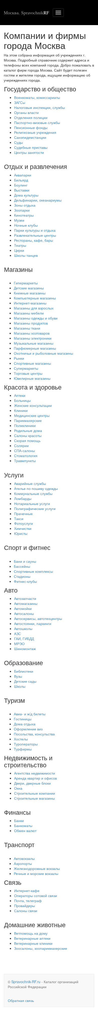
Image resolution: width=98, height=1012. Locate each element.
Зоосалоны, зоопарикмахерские (40, 948)
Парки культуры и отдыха (35, 230)
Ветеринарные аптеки (32, 938)
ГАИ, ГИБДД (24, 638)
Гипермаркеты (26, 282)
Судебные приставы (30, 147)
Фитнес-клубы (25, 581)
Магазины (18, 269)
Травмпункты (25, 460)
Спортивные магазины (32, 363)
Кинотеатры (24, 215)
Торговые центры (28, 373)
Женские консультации (33, 405)
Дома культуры (26, 195)
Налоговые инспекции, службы (39, 107)
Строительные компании (34, 793)
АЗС (17, 633)
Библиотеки (23, 671)
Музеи (19, 220)
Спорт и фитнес (27, 547)
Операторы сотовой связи (35, 895)
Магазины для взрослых (34, 307)
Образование (23, 662)
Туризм (14, 700)
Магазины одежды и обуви (36, 318)
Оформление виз (28, 728)
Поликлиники (25, 425)
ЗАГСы (19, 102)
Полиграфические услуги (35, 508)
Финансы (17, 811)
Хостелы (21, 738)
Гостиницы (22, 718)
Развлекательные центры (35, 235)
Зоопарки (22, 210)
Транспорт (19, 844)
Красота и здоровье (33, 386)
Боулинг (20, 184)
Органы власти (26, 112)
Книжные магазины (29, 292)
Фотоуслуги (23, 523)
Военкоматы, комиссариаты (37, 97)
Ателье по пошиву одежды (36, 488)
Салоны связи (25, 910)
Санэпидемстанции (30, 137)
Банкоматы (23, 825)
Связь (12, 882)
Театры (20, 245)
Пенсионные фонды (30, 127)
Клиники (21, 410)
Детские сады (25, 681)
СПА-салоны (24, 450)
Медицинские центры (32, 415)
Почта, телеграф (28, 900)
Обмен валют (25, 830)
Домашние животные (35, 924)
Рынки (19, 358)
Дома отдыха (24, 723)
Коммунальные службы (33, 493)
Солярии (21, 445)
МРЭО (19, 643)
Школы (19, 686)
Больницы (22, 400)
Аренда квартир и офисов (35, 778)
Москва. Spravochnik (26, 13)
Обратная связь (21, 1000)
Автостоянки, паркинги (32, 623)
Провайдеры (24, 905)
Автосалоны (24, 613)
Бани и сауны (25, 561)
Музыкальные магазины (33, 343)
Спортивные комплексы (33, 571)
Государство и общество (40, 88)
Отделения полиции (30, 117)
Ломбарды (22, 498)
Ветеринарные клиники (33, 943)
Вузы (18, 676)
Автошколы (23, 628)
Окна (18, 788)
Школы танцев (26, 255)
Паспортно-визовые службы (37, 122)
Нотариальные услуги (32, 503)
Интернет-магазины (30, 302)
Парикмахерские (28, 420)
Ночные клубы (26, 225)
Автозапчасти (25, 598)
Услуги (14, 474)
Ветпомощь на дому (30, 933)
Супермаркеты (26, 368)
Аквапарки (22, 174)
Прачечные (23, 513)
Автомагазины (25, 603)
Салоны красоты (27, 435)
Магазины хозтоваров (32, 333)
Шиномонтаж (25, 648)
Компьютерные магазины (35, 297)
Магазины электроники (33, 338)
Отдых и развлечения (35, 166)
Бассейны (22, 566)
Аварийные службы (30, 483)
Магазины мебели (29, 312)
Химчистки (22, 528)
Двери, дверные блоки (32, 783)
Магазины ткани (27, 328)
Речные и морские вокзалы (36, 873)
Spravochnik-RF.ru (25, 981)
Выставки (21, 190)
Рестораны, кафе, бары (33, 240)
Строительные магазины (34, 798)
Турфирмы (23, 748)
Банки (19, 820)
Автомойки (23, 608)
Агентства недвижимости (34, 773)
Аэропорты (23, 863)
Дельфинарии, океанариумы (38, 200)
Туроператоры (26, 743)
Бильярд (21, 179)
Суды (18, 142)
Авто (11, 589)
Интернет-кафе (26, 890)
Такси (18, 518)
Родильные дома (28, 430)
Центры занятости (29, 152)
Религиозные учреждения (35, 132)
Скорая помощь (27, 440)
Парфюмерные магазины (35, 348)
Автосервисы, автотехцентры (38, 618)
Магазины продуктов (31, 323)
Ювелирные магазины (32, 378)
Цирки (19, 250)
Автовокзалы (24, 858)
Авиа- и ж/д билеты (29, 713)
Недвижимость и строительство (28, 761)
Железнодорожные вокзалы (37, 868)
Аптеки (19, 395)
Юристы (20, 533)
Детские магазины (29, 287)
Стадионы (22, 576)
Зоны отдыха (24, 205)
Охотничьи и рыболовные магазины (43, 353)
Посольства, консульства (34, 733)
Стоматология (25, 455)
